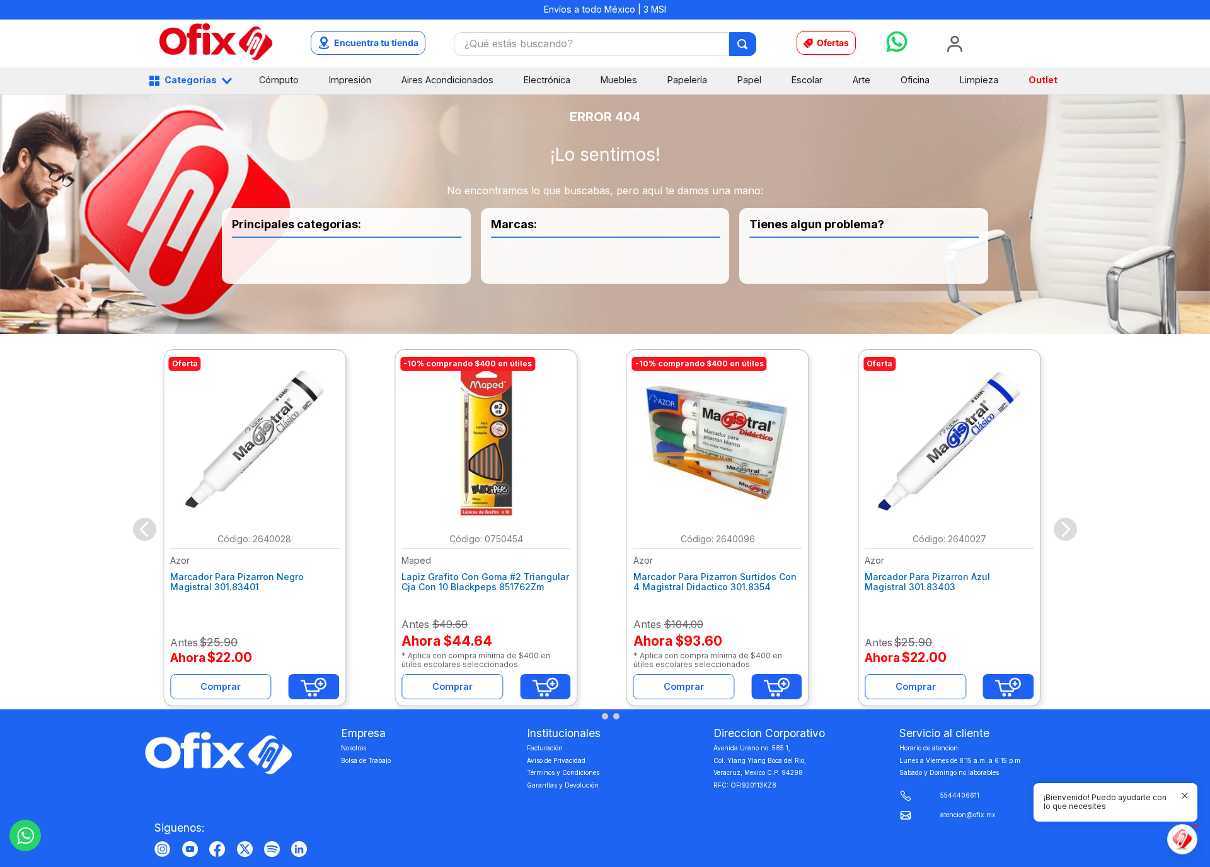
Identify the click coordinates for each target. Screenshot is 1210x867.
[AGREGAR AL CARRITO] (314, 686)
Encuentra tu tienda (376, 42)
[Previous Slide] (144, 529)
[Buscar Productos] (743, 44)
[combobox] (605, 44)
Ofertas (833, 42)
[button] (594, 716)
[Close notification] (1185, 796)
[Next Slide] (1065, 529)
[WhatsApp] (25, 835)
